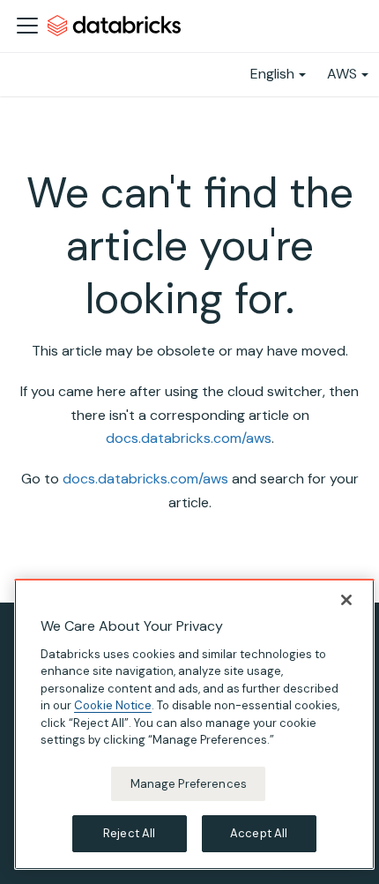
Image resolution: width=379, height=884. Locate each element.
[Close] (346, 600)
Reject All (129, 833)
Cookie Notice (113, 705)
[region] (194, 724)
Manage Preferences (188, 783)
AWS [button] (342, 73)
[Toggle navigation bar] (27, 25)
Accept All (258, 833)
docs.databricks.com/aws (188, 438)
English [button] (272, 73)
